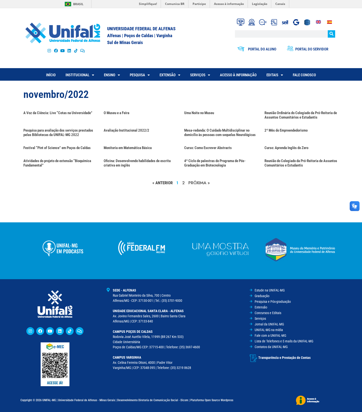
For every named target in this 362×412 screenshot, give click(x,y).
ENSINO (109, 75)
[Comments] (82, 50)
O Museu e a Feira (116, 113)
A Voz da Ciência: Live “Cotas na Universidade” (57, 113)
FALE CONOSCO (304, 75)
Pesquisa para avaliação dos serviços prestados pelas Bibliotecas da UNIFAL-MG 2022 (58, 132)
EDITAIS (272, 75)
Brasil (78, 4)
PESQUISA (137, 75)
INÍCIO (51, 75)
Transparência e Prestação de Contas (284, 358)
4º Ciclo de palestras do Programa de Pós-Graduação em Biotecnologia (215, 163)
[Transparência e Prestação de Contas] (253, 358)
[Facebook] (55, 50)
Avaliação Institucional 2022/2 (126, 130)
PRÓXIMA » (199, 183)
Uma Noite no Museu (199, 113)
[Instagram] (49, 50)
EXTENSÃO (168, 75)
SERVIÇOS (197, 75)
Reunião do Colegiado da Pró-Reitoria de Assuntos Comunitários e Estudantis (300, 163)
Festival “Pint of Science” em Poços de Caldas (57, 148)
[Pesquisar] (331, 34)
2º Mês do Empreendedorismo (286, 130)
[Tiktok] (76, 50)
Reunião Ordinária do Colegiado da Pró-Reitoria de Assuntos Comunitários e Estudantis (300, 115)
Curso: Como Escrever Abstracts (208, 148)
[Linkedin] (60, 331)
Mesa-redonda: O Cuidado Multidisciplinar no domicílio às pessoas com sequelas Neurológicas (220, 132)
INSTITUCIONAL (77, 75)
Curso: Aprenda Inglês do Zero (286, 148)
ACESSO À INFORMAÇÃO (238, 75)
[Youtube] (62, 50)
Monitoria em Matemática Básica (128, 148)
